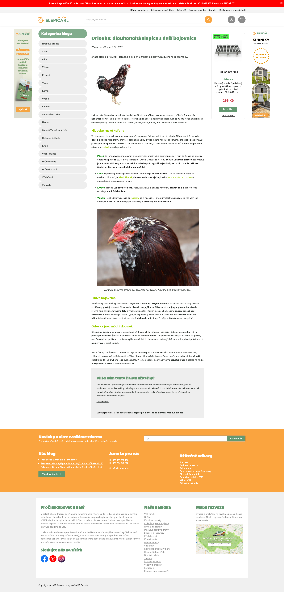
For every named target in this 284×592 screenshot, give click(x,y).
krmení (46, 75)
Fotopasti (149, 567)
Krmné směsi (150, 539)
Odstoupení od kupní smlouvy (195, 471)
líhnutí (46, 106)
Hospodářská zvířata (154, 552)
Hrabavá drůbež (50, 43)
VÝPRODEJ (149, 514)
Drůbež (147, 517)
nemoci (46, 122)
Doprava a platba (197, 10)
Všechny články (50, 474)
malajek (106, 147)
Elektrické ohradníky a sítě (157, 548)
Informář (181, 10)
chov (44, 51)
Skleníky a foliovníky (154, 532)
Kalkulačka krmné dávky (162, 10)
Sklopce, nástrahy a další (156, 571)
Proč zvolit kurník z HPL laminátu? (59, 459)
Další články (103, 401)
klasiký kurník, (126, 177)
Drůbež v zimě (49, 169)
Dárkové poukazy (139, 10)
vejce (45, 82)
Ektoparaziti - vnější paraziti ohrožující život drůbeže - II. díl (72, 463)
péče (44, 59)
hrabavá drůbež (175, 412)
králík (45, 145)
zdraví (45, 67)
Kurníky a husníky (152, 520)
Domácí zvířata (151, 555)
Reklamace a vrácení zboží (232, 10)
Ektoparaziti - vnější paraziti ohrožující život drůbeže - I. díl (72, 467)
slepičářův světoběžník (54, 130)
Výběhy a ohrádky (153, 564)
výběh (45, 98)
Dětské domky (151, 542)
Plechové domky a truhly (156, 529)
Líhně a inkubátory (153, 526)
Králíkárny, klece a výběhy (156, 523)
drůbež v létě (49, 161)
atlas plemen (159, 412)
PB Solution (83, 585)
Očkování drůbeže (189, 483)
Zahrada (46, 185)
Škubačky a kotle (152, 561)
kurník (45, 90)
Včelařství (149, 545)
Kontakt (212, 10)
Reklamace (185, 468)
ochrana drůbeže (51, 137)
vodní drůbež (49, 153)
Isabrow (135, 197)
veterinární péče (51, 114)
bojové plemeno (142, 412)
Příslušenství (150, 536)
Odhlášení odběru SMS (191, 477)
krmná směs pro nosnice (180, 177)
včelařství (47, 177)
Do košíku (228, 109)
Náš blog (46, 454)
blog (109, 47)
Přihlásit (234, 438)
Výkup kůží (185, 480)
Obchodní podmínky (190, 474)
